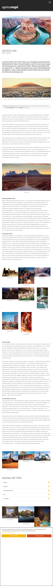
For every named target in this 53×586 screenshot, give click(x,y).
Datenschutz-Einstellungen (7, 532)
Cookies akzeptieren (13, 535)
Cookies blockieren (39, 535)
